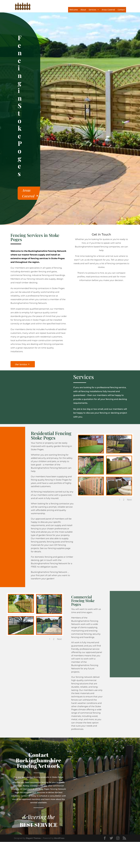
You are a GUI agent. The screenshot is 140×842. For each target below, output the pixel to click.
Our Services (21, 364)
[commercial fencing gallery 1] (20, 611)
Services (92, 9)
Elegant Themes (33, 838)
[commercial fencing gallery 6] (49, 633)
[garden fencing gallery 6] (90, 494)
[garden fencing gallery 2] (119, 452)
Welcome (73, 9)
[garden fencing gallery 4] (90, 473)
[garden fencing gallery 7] (119, 494)
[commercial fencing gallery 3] (49, 612)
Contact (121, 9)
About (83, 9)
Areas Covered (108, 9)
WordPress (59, 838)
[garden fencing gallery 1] (90, 452)
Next (129, 499)
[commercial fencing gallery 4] (20, 633)
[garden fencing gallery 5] (119, 473)
